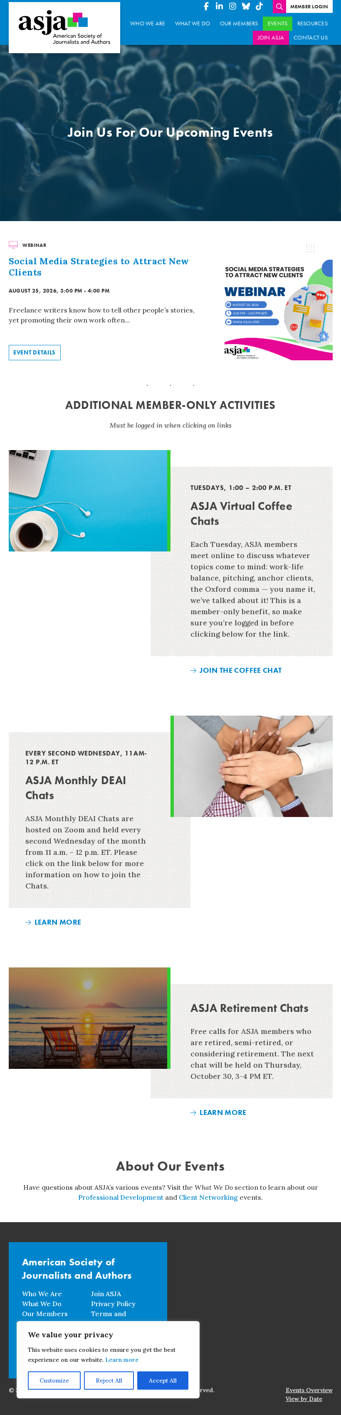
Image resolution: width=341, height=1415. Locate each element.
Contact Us (311, 37)
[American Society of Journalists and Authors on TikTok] (259, 6)
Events (278, 23)
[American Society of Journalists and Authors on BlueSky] (246, 6)
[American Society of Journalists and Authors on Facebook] (206, 6)
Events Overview (309, 1390)
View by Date (304, 1399)
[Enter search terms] (279, 6)
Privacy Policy (113, 1303)
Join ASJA (271, 37)
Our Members (239, 23)
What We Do (192, 23)
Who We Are (148, 23)
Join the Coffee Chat (241, 670)
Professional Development (120, 1197)
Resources (312, 23)
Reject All (109, 1380)
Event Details (34, 352)
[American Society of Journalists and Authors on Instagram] (233, 6)
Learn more (58, 922)
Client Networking (208, 1197)
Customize (54, 1380)
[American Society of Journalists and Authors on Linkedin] (219, 6)
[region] (108, 1359)
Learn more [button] (121, 1359)
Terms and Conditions (108, 1318)
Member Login (309, 6)
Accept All (163, 1380)
